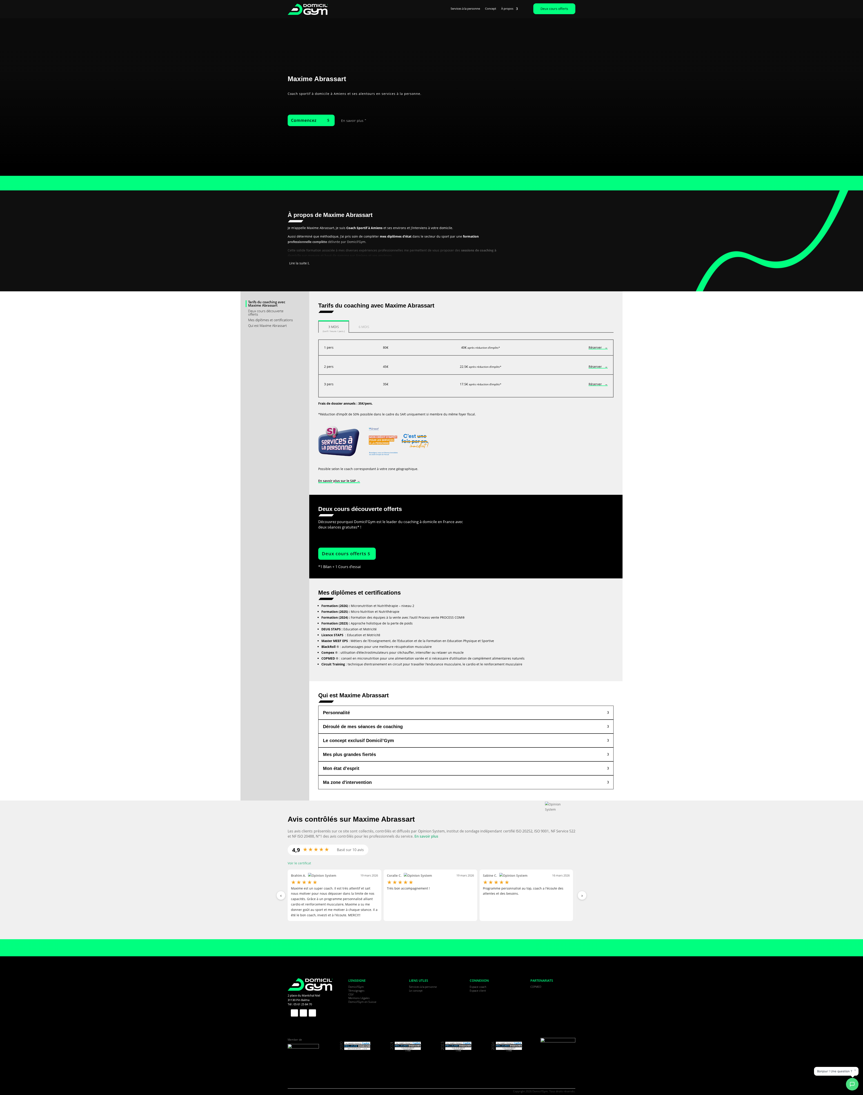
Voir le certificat (299, 863)
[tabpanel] (466, 368)
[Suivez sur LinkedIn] (303, 1013)
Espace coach (478, 987)
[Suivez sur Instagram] (312, 1013)
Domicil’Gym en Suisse (362, 1002)
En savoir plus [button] (426, 836)
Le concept (416, 990)
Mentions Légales (359, 998)
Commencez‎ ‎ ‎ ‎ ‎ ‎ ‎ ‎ (308, 120)
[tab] (333, 326)
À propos (507, 9)
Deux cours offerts (554, 9)
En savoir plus (352, 120)
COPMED (535, 987)
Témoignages (356, 990)
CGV (351, 994)
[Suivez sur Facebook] (294, 1013)
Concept (490, 9)
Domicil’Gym (356, 987)
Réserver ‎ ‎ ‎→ (598, 347)
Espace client (478, 990)
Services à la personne (465, 9)
